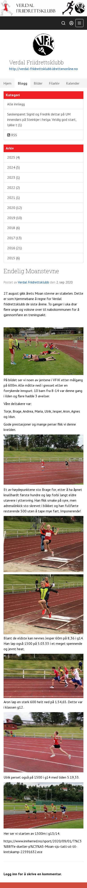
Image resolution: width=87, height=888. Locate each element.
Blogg (22, 83)
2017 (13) (14, 238)
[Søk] (63, 23)
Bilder (38, 83)
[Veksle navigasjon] (79, 23)
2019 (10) (14, 217)
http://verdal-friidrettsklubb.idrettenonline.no (43, 68)
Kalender (72, 83)
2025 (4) (13, 157)
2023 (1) (13, 177)
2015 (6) (13, 258)
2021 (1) (13, 197)
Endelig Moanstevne (31, 271)
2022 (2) (13, 187)
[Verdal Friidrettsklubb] (43, 8)
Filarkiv (54, 83)
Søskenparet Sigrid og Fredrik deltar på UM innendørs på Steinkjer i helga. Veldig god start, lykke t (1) (42, 119)
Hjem (7, 83)
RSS (13, 135)
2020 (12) (14, 207)
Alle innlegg (16, 104)
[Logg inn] (71, 23)
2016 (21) (14, 248)
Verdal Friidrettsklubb (33, 282)
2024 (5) (13, 167)
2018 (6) (13, 228)
